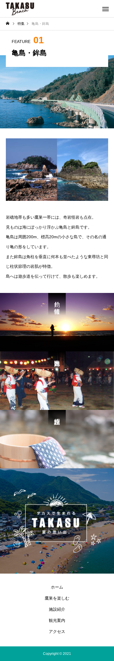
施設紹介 (57, 609)
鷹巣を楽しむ (57, 598)
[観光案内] (57, 380)
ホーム (57, 587)
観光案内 (57, 620)
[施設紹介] (57, 439)
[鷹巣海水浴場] (20, 8)
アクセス (57, 631)
